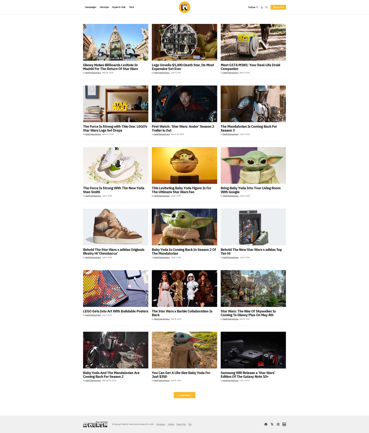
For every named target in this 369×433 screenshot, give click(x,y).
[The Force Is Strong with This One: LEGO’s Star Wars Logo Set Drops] (115, 103)
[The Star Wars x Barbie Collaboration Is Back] (184, 288)
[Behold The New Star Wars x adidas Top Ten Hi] (253, 227)
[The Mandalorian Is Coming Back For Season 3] (253, 103)
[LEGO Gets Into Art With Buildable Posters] (115, 288)
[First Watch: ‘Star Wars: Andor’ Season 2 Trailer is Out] (184, 103)
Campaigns (160, 424)
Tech (190, 424)
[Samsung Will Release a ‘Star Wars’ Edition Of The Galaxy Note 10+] (253, 350)
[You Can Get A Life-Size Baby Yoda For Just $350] (184, 350)
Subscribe (278, 7)
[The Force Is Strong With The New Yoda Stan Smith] (115, 165)
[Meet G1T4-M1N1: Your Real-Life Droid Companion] (253, 42)
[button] (262, 7)
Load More (184, 395)
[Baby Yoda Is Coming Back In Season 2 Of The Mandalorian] (184, 227)
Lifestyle (171, 424)
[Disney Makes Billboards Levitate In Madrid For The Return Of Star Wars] (115, 42)
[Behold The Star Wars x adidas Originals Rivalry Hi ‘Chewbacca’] (115, 227)
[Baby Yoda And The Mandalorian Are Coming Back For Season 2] (115, 350)
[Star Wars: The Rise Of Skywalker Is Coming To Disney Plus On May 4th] (253, 288)
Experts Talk (181, 424)
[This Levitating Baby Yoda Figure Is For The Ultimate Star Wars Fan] (184, 165)
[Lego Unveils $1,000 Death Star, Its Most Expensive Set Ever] (184, 42)
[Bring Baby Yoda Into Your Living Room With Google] (253, 165)
